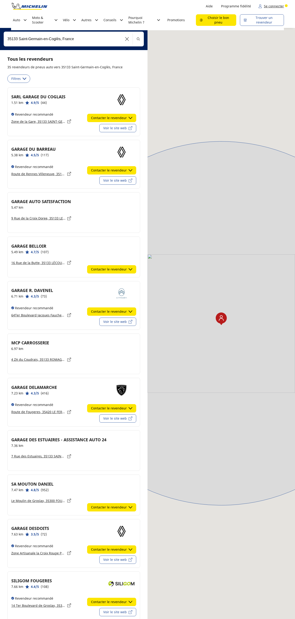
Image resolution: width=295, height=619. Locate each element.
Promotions (176, 20)
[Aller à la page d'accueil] (29, 6)
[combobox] (74, 39)
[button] (127, 39)
